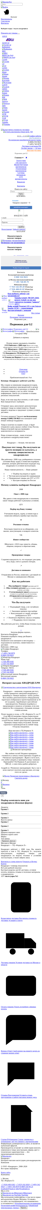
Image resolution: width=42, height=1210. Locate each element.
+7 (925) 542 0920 (23, 1185)
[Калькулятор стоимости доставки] (15, 129)
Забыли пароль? (19, 229)
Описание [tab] (23, 369)
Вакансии (21, 182)
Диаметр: (4, 807)
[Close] (19, 33)
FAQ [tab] (23, 374)
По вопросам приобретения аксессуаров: (25, 140)
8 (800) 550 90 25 (26, 1187)
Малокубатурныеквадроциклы (21, 166)
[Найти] (2, 5)
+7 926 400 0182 (7, 662)
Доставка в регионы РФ (31, 146)
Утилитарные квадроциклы (21, 170)
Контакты (21, 186)
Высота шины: (7, 820)
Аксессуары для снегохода (21, 162)
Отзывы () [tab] (23, 371)
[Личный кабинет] (4, 7)
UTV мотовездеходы (21, 178)
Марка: (4, 837)
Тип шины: (5, 839)
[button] (21, 13)
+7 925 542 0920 (7, 664)
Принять (24, 1208)
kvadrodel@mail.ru (8, 1189)
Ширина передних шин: (10, 832)
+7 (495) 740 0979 (8, 653)
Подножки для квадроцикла (21, 317)
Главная (19, 158)
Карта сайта (5, 1172)
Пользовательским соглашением (27, 1203)
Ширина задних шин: (9, 834)
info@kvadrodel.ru (23, 1189)
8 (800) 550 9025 (7, 655)
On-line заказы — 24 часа (31, 148)
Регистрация (7, 229)
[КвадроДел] (6, 2)
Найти (21, 194)
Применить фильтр (8, 841)
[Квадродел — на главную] (6, 1156)
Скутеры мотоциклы (21, 174)
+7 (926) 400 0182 (8, 1185)
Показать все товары (9, 33)
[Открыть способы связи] (3, 788)
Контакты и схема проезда (11, 862)
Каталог (21, 315)
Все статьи (35, 313)
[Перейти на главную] (26, 157)
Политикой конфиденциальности (14, 1206)
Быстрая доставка (34, 150)
